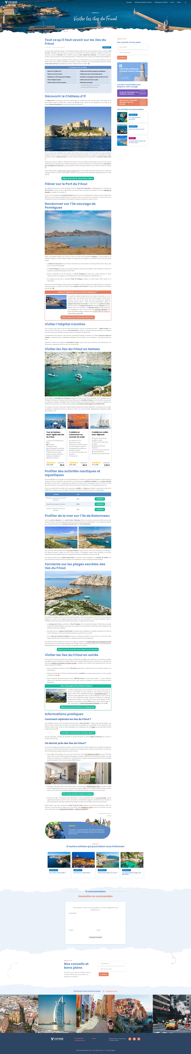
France (58, 30)
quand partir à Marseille (66, 809)
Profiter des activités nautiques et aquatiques (92, 71)
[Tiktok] (138, 1039)
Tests (179, 2)
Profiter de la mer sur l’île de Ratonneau (91, 74)
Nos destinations (79, 1038)
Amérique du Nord (161, 2)
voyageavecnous (111, 991)
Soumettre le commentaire (95, 937)
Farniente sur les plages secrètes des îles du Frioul (94, 77)
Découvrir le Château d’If (54, 71)
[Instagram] (134, 1039)
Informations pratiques (86, 82)
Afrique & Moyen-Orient (143, 2)
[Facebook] (129, 1039)
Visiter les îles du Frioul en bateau (56, 82)
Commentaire (73, 913)
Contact (94, 1038)
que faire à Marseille (101, 309)
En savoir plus (125, 78)
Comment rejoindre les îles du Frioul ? (90, 85)
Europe (129, 2)
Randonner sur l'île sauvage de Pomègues (59, 77)
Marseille (66, 30)
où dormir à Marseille (81, 809)
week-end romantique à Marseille (89, 703)
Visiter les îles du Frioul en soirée (89, 79)
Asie (172, 2)
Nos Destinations (49, 30)
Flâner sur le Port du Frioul (54, 74)
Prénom (71, 930)
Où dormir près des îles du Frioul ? (89, 87)
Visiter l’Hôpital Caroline (54, 79)
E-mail (99, 930)
